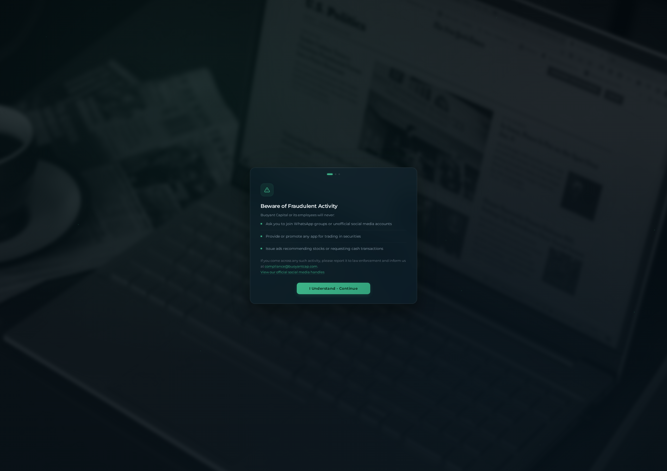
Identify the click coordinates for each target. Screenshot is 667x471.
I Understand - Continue (333, 288)
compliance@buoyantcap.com (291, 266)
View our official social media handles (292, 272)
